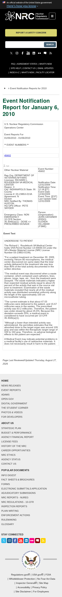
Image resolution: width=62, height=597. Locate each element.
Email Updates (45, 68)
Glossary (7, 524)
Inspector (25, 583)
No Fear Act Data (46, 578)
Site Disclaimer (23, 591)
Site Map (43, 583)
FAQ (13, 64)
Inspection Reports (14, 506)
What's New (45, 64)
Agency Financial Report (17, 437)
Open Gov (7, 399)
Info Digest (8, 475)
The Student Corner (14, 407)
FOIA (48, 574)
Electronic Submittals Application (24, 488)
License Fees (9, 441)
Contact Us (29, 68)
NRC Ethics (8, 455)
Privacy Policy (39, 587)
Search (50, 44)
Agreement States (27, 64)
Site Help (16, 68)
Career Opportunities (15, 450)
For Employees (41, 591)
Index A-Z (14, 72)
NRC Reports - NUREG (14, 497)
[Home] (27, 16)
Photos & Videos (11, 412)
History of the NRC (13, 446)
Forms (5, 484)
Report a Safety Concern (31, 32)
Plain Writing (10, 510)
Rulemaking (9, 519)
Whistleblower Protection (22, 578)
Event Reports (11, 390)
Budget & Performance (16, 432)
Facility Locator (45, 72)
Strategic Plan (11, 428)
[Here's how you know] (31, 4)
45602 (7, 155)
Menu (53, 16)
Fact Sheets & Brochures (17, 479)
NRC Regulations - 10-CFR (17, 502)
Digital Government (14, 403)
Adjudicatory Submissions (18, 493)
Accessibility (24, 587)
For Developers (11, 416)
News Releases (11, 385)
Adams (5, 394)
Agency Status (10, 459)
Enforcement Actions (15, 515)
